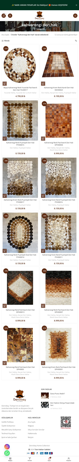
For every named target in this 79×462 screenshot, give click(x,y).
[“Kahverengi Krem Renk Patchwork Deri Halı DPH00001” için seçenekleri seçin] (43, 363)
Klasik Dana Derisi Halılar (59, 150)
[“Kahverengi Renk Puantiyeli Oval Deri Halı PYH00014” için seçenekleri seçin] (5, 251)
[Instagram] (7, 447)
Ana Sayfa (5, 35)
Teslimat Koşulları (8, 433)
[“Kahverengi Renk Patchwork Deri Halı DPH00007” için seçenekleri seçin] (43, 306)
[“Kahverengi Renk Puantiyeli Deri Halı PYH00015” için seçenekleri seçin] (5, 139)
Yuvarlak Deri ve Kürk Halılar (26, 93)
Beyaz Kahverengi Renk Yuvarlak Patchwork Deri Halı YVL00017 (20, 88)
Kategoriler (40, 29)
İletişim (30, 437)
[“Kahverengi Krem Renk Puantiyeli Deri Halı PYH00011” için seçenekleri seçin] (43, 251)
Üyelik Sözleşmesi (8, 426)
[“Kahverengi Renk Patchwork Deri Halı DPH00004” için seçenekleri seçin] (43, 139)
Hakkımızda (32, 433)
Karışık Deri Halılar (56, 93)
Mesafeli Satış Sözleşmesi (11, 430)
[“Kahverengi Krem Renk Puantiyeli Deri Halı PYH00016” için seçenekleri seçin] (43, 196)
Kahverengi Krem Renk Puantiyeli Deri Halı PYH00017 (20, 201)
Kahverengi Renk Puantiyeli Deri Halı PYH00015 (20, 144)
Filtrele (6, 41)
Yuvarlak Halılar (9, 93)
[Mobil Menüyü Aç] (75, 16)
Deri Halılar (45, 93)
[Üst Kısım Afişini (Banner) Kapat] (76, 5)
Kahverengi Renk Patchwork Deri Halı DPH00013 (20, 311)
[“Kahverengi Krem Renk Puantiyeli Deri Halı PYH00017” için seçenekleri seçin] (5, 196)
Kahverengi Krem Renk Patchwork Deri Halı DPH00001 (58, 368)
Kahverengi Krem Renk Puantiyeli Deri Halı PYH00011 (58, 256)
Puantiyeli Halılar (70, 93)
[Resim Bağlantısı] (19, 396)
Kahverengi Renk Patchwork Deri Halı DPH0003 (20, 368)
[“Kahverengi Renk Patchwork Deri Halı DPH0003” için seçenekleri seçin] (5, 363)
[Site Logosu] (39, 15)
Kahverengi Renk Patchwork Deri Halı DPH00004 (58, 144)
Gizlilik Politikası (8, 422)
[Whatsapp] (7, 453)
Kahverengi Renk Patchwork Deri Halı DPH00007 (58, 311)
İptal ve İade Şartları (9, 437)
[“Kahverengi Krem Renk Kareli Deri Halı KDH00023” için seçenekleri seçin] (43, 84)
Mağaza (31, 426)
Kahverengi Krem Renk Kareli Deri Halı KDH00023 (59, 88)
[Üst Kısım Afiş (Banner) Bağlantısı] (36, 5)
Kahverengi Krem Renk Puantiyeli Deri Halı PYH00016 (58, 201)
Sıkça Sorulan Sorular (36, 430)
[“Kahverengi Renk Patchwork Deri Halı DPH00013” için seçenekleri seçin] (5, 306)
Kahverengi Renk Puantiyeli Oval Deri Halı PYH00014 (20, 256)
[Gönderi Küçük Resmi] (45, 396)
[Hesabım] (10, 16)
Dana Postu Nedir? (57, 394)
